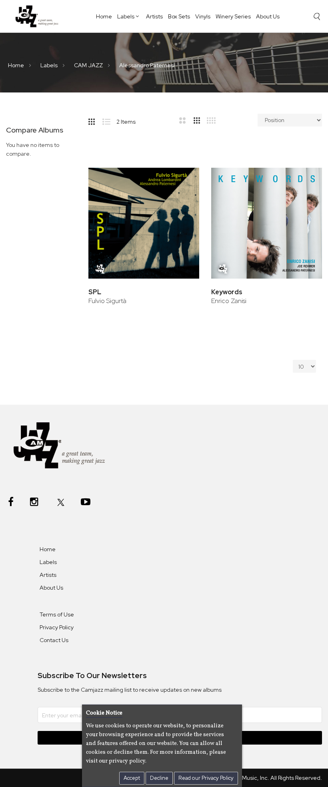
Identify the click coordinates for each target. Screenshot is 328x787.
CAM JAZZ (89, 65)
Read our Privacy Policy (206, 778)
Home (104, 16)
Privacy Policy (57, 627)
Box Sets (179, 16)
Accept (132, 778)
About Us (268, 16)
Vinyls (202, 16)
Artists (154, 16)
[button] (182, 179)
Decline (159, 778)
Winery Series (233, 16)
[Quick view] (182, 205)
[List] (109, 120)
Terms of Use (57, 614)
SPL (94, 292)
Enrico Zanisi (228, 301)
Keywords (226, 292)
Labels (125, 16)
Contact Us (54, 640)
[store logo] (39, 16)
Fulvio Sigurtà (107, 301)
